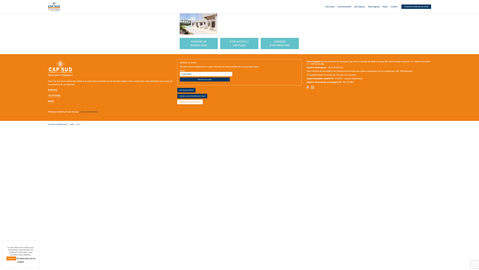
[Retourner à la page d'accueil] (54, 6)
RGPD (72, 124)
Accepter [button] (11, 258)
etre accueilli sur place (239, 43)
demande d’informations (280, 43)
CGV (78, 124)
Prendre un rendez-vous (198, 43)
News (385, 7)
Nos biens (330, 7)
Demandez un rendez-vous (190, 102)
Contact (394, 7)
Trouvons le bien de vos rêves (416, 7)
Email (182, 71)
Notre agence (374, 7)
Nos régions (359, 7)
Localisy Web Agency (88, 112)
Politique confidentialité (58, 124)
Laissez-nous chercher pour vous (192, 96)
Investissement (344, 7)
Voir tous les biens (186, 90)
